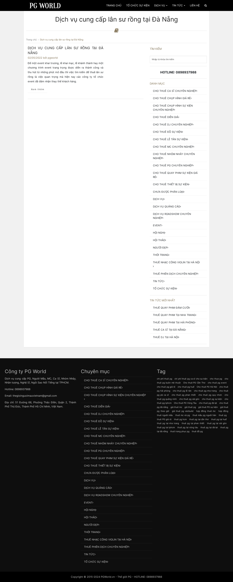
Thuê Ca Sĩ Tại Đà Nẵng (169, 329)
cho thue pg (216, 378)
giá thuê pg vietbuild (183, 411)
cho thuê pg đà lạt (208, 403)
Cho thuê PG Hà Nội (207, 387)
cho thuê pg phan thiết (184, 395)
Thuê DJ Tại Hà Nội (165, 337)
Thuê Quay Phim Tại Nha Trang (174, 315)
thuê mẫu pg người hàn (204, 415)
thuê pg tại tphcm (166, 427)
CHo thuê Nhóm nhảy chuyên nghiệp (174, 156)
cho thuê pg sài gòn (189, 399)
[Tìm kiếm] (205, 5)
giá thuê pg (190, 407)
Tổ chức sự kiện (164, 288)
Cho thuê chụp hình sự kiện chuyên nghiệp (173, 107)
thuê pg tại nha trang (168, 423)
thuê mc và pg (182, 415)
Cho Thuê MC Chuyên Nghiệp (173, 146)
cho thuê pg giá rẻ (166, 387)
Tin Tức (178, 5)
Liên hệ (195, 5)
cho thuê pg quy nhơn (210, 395)
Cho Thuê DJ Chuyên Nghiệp (173, 124)
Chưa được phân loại (168, 191)
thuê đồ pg (197, 431)
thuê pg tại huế (219, 419)
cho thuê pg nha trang (205, 390)
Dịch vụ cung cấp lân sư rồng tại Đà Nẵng (65, 50)
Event (157, 225)
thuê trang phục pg (179, 431)
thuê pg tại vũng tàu (187, 427)
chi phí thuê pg (164, 378)
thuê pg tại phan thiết (193, 423)
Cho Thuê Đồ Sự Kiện (167, 131)
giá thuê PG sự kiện (208, 407)
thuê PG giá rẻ (164, 419)
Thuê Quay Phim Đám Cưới (171, 307)
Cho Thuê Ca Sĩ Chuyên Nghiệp (174, 90)
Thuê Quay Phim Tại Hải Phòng (174, 322)
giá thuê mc (176, 407)
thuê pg (223, 415)
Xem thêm (37, 89)
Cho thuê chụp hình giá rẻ (172, 98)
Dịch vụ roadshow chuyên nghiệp (172, 216)
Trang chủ (113, 5)
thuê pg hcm (180, 419)
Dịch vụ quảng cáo (166, 206)
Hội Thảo (159, 240)
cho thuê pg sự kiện (212, 399)
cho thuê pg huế (186, 387)
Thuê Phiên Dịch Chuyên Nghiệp (175, 273)
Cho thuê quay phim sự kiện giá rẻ (175, 175)
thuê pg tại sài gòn (217, 423)
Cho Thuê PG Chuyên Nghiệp (173, 165)
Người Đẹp (160, 247)
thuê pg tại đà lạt (209, 427)
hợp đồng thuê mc (206, 411)
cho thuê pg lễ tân (182, 390)
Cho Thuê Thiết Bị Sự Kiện (171, 184)
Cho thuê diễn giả (165, 117)
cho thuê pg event (217, 382)
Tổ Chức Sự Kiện (137, 5)
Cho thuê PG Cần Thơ (194, 382)
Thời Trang (160, 254)
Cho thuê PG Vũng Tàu (185, 403)
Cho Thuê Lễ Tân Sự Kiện (170, 139)
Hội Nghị (159, 232)
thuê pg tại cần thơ (199, 419)
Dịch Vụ (160, 5)
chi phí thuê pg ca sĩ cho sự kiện (191, 378)
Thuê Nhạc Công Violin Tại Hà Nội (176, 262)
